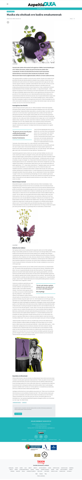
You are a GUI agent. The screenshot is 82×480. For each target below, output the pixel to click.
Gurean (41, 473)
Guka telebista (63, 469)
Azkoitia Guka (64, 467)
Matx (37, 473)
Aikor (16, 467)
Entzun (71, 18)
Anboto (35, 467)
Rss (59, 439)
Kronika (12, 471)
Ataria (49, 467)
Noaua (23, 471)
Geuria (32, 469)
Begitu (11, 469)
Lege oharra (31, 439)
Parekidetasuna (16, 402)
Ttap (46, 473)
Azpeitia (41, 9)
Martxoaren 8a (10, 11)
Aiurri (21, 467)
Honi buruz (24, 439)
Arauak (45, 439)
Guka (57, 469)
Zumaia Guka (62, 471)
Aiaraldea (11, 467)
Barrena (71, 467)
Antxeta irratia (42, 467)
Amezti (30, 467)
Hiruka (70, 469)
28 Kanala (69, 471)
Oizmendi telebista (31, 471)
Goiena (37, 469)
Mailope (18, 471)
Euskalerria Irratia (24, 469)
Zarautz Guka (54, 471)
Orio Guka (39, 471)
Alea (25, 467)
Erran (16, 469)
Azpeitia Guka (56, 467)
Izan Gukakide (18, 413)
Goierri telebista (45, 469)
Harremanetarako (53, 439)
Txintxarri (46, 471)
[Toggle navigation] (7, 4)
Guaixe (52, 469)
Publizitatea (38, 439)
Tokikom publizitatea (41, 475)
